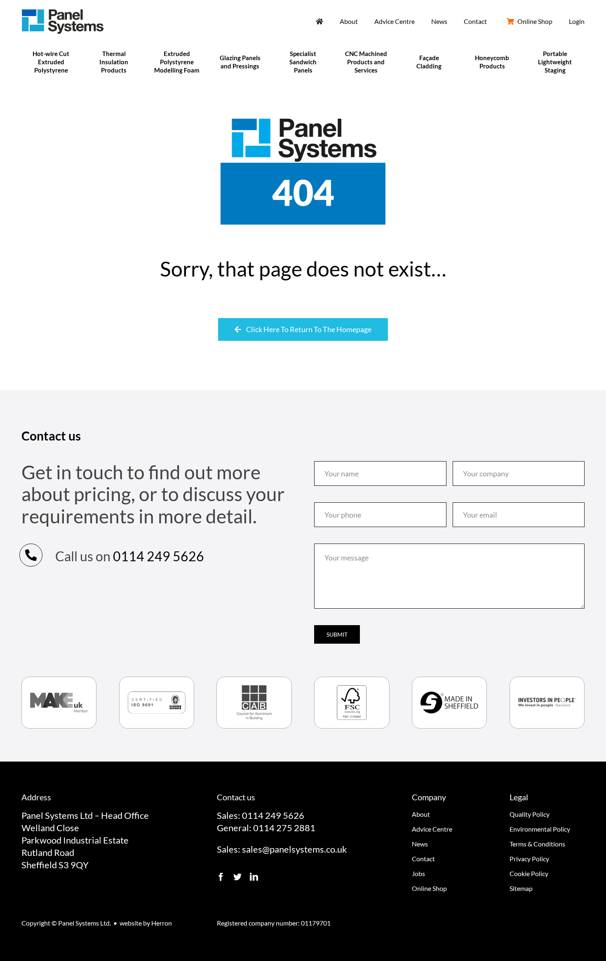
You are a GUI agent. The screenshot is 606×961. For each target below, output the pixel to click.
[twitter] (237, 877)
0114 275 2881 (284, 827)
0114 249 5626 (158, 556)
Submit (337, 634)
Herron (161, 923)
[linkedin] (254, 877)
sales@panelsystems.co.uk (294, 849)
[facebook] (221, 877)
